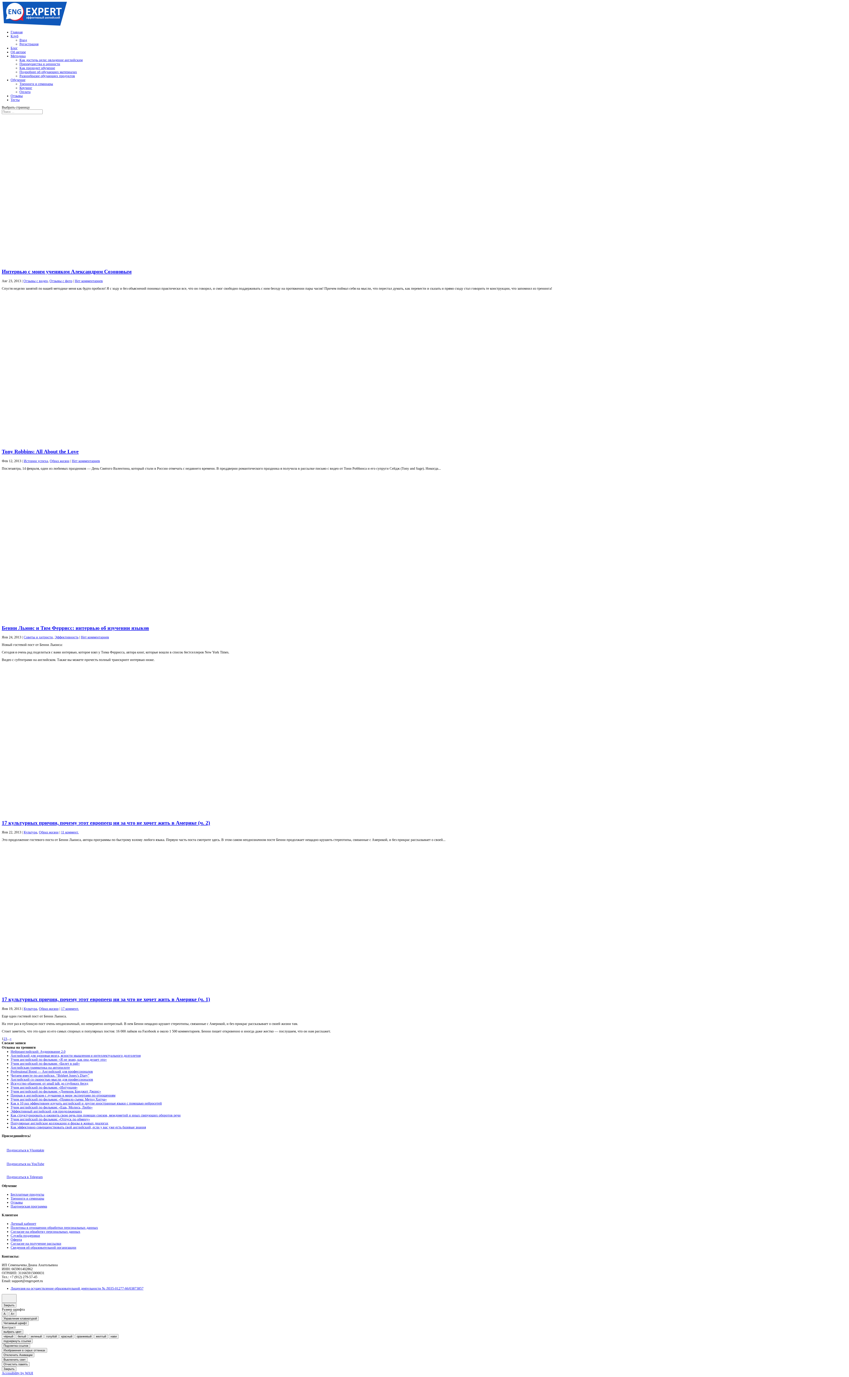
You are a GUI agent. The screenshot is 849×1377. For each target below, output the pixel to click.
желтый (101, 1336)
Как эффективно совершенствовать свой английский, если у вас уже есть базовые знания (78, 1127)
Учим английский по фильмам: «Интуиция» (44, 1087)
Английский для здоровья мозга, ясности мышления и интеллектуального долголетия (76, 1055)
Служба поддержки (25, 1235)
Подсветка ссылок (16, 1345)
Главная (17, 32)
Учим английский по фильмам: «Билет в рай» (45, 1063)
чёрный (8, 1336)
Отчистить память (16, 1364)
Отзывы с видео (35, 281)
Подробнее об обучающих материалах (48, 72)
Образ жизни (59, 461)
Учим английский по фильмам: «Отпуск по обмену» (50, 1119)
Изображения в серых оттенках (24, 1350)
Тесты (15, 100)
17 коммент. (70, 1009)
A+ (13, 1314)
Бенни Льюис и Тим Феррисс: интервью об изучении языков (75, 628)
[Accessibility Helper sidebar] (9, 1298)
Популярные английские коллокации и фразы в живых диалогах (59, 1123)
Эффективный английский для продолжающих (46, 1111)
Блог (14, 48)
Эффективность (66, 637)
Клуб (14, 36)
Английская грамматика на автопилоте (40, 1067)
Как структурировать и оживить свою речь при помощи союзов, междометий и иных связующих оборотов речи (96, 1115)
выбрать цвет (12, 1331)
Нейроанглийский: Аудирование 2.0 (38, 1051)
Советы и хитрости (38, 637)
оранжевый (84, 1336)
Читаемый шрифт (15, 1323)
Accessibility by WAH (17, 1373)
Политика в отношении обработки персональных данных (54, 1228)
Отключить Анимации (18, 1355)
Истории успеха (36, 461)
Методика (18, 56)
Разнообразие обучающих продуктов (47, 76)
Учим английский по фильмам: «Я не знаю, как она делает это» (59, 1059)
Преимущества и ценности (39, 64)
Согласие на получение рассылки (36, 1243)
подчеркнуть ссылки (17, 1341)
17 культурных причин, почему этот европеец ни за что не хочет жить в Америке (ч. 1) (106, 999)
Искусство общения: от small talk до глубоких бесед (49, 1083)
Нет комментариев (89, 281)
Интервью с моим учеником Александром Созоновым (67, 271)
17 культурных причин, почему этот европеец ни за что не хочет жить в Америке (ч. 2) (106, 823)
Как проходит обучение (37, 68)
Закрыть (9, 1305)
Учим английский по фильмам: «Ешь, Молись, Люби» (52, 1107)
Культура (30, 832)
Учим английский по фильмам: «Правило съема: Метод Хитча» (59, 1099)
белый (22, 1336)
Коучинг (25, 88)
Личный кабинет (23, 1224)
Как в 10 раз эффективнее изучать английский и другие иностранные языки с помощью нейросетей (86, 1103)
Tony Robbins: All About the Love (40, 451)
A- (5, 1314)
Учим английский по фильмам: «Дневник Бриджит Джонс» (56, 1091)
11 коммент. (70, 832)
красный (66, 1336)
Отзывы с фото (61, 281)
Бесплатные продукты (27, 1194)
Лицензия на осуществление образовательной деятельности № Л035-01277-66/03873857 (77, 1288)
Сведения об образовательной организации (43, 1247)
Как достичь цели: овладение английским (51, 60)
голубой (51, 1336)
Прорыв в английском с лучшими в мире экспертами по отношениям (63, 1095)
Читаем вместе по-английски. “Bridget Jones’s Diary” (50, 1075)
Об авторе (18, 52)
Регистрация (28, 44)
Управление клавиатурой (20, 1318)
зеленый (36, 1336)
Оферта (16, 1239)
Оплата (25, 92)
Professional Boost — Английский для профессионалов (52, 1071)
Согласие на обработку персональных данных (45, 1231)
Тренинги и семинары (36, 84)
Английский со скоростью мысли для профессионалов (52, 1079)
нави (114, 1336)
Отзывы (17, 96)
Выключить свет (15, 1359)
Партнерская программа (29, 1206)
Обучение (18, 80)
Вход (23, 40)
